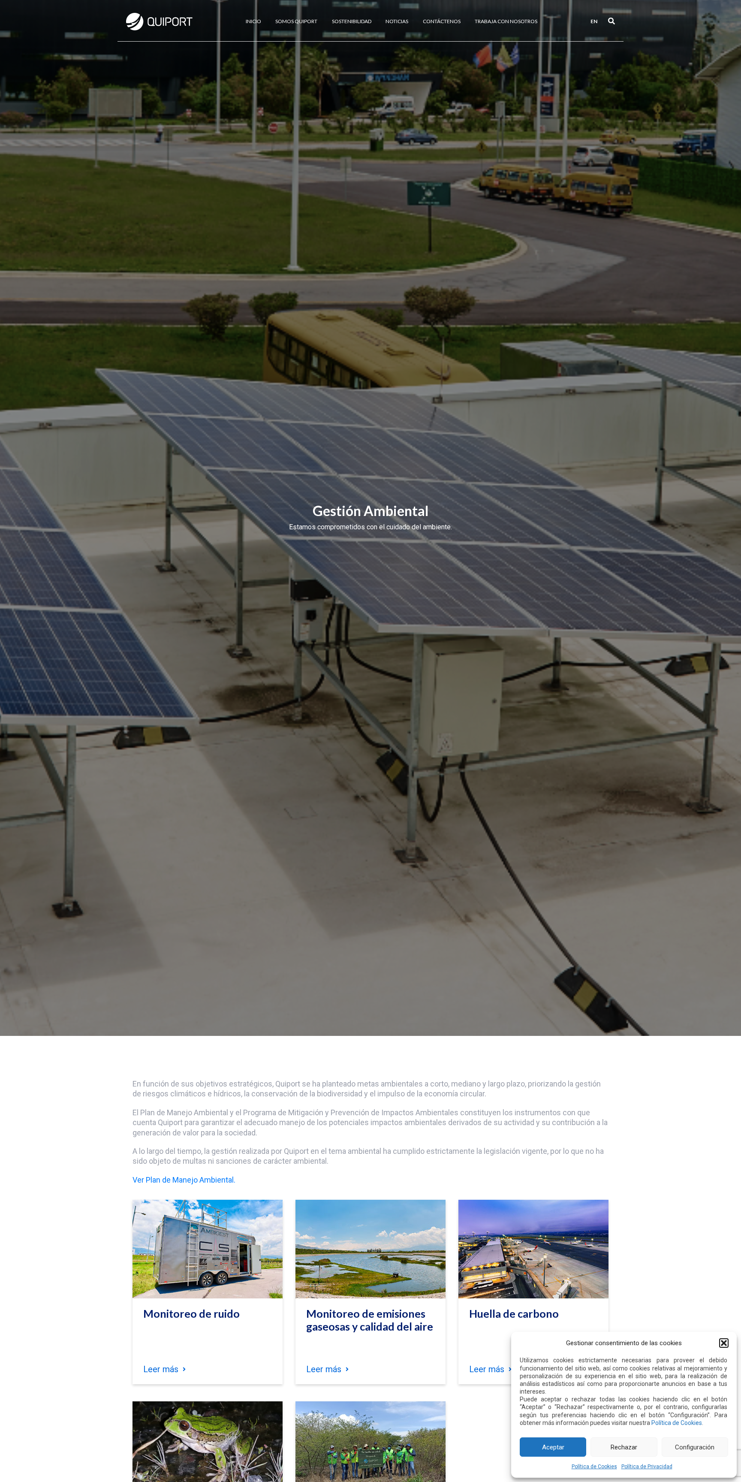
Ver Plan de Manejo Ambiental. (184, 1179)
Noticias (397, 21)
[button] (724, 1343)
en (593, 21)
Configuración (694, 1447)
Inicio (253, 21)
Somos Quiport (296, 21)
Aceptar (553, 1447)
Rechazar (624, 1447)
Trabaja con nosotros (506, 21)
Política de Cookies (676, 1422)
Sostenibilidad (351, 21)
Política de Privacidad (646, 1467)
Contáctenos (442, 21)
